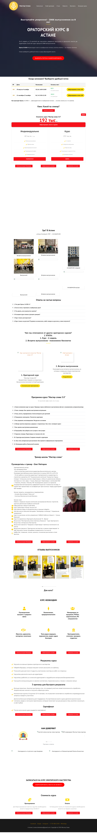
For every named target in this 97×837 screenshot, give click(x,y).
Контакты (72, 6)
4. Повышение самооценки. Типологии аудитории (28, 417)
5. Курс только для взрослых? (22, 318)
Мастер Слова (24, 6)
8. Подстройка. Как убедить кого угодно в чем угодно (29, 430)
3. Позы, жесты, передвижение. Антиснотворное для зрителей (32, 414)
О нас (58, 6)
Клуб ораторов (49, 6)
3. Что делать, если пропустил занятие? (25, 311)
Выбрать (67, 158)
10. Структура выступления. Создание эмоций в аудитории (31, 437)
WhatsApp (64, 823)
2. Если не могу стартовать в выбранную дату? (27, 308)
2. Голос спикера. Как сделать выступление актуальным (30, 410)
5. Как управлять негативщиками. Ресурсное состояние (30, 420)
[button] (48, 304)
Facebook (33, 823)
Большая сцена (82, 6)
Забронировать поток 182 (75, 89)
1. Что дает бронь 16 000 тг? (22, 304)
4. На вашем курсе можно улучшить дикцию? (27, 314)
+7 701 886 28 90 (54, 823)
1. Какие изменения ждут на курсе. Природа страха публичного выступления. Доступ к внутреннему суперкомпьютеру (48, 407)
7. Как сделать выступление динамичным (26, 427)
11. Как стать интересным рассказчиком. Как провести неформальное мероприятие (38, 441)
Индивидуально (29, 158)
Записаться (39, 6)
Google (39, 823)
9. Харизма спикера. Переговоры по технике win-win (29, 434)
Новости (65, 6)
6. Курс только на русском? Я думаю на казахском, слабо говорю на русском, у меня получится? (42, 321)
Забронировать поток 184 (75, 95)
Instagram (45, 823)
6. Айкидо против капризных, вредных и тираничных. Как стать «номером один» (37, 424)
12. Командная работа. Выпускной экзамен (26, 444)
